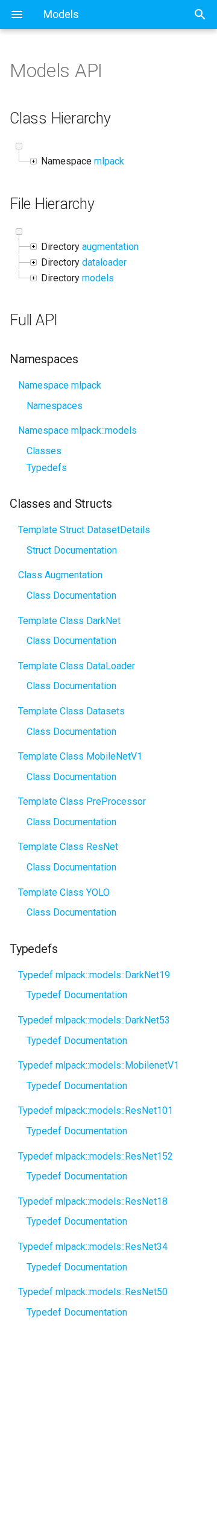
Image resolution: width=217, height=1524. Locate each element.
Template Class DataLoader (76, 666)
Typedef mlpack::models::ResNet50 (93, 1292)
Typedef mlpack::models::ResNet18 (93, 1201)
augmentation (110, 246)
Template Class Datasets (71, 711)
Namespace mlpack (59, 385)
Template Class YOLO (64, 892)
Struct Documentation (72, 550)
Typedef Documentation (77, 995)
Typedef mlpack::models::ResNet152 (95, 1156)
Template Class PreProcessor (82, 801)
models (98, 278)
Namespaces (55, 405)
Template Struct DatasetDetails (84, 530)
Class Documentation (71, 595)
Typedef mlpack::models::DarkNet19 (94, 975)
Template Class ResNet (68, 846)
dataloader (104, 262)
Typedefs (47, 467)
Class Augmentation (60, 575)
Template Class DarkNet (69, 620)
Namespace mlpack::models (77, 430)
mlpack (109, 161)
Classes (44, 451)
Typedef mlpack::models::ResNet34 (93, 1246)
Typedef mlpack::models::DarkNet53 (94, 1020)
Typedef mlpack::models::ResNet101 (95, 1110)
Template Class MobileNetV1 (80, 756)
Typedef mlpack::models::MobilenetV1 (98, 1065)
